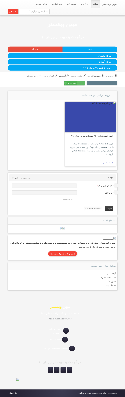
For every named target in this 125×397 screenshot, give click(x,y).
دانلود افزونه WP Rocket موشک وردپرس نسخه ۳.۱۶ (92, 136)
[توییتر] (100, 83)
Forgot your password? (21, 178)
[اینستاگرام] (115, 83)
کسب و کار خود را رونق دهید (62, 254)
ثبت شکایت (57, 4)
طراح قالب (12, 393)
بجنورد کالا (111, 281)
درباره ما (85, 4)
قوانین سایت (41, 4)
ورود (90, 49)
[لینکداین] (56, 370)
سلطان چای (111, 285)
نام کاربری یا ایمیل (105, 186)
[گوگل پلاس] (93, 83)
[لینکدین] (104, 83)
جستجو (13, 11)
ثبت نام (35, 49)
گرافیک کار (111, 273)
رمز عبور (108, 192)
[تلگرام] (111, 83)
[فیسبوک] (96, 83)
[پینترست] (107, 83)
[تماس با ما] (109, 239)
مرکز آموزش (104, 62)
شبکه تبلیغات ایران (108, 277)
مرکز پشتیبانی (104, 55)
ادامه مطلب (108, 162)
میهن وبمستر (110, 3)
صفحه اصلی (73, 313)
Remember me (67, 199)
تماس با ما (71, 4)
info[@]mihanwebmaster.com (56, 348)
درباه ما (56, 313)
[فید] (89, 83)
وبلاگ (95, 4)
